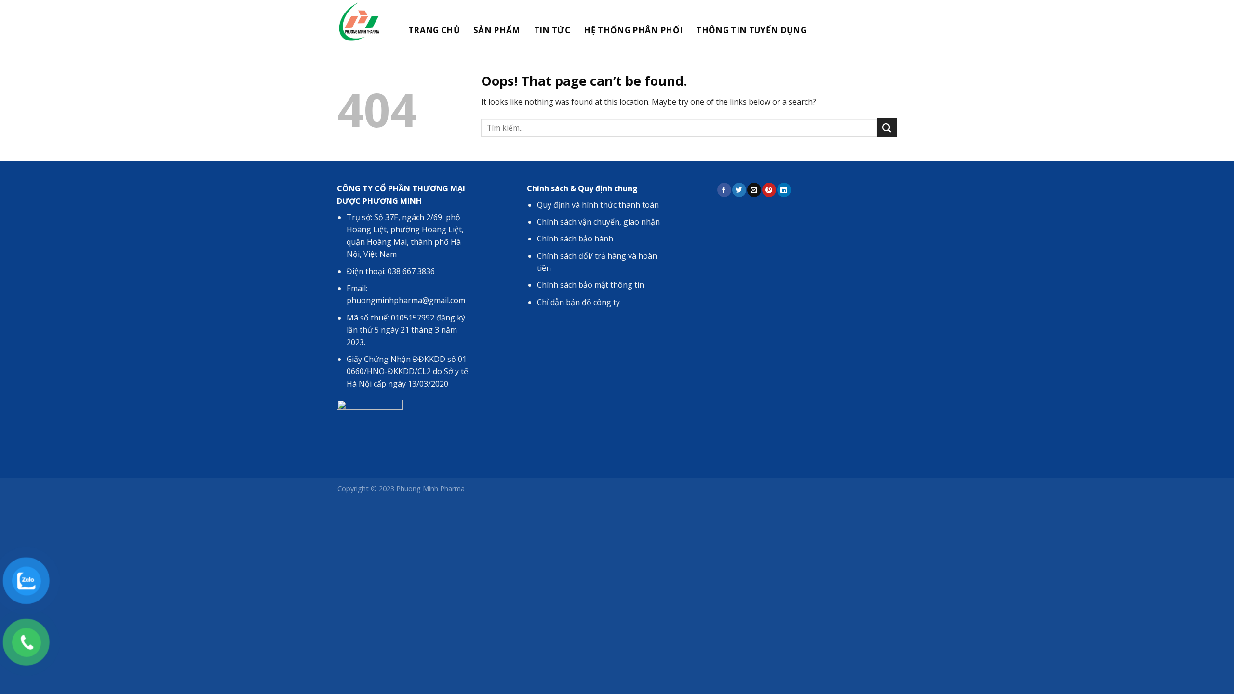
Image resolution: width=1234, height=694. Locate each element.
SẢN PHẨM (497, 30)
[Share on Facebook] (724, 190)
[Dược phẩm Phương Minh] (362, 21)
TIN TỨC (552, 30)
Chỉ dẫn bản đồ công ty (578, 302)
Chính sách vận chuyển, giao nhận (598, 221)
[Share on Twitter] (739, 190)
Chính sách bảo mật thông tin (590, 285)
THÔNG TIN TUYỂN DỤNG (751, 30)
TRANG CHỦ (434, 30)
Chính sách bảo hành (575, 238)
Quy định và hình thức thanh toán (598, 205)
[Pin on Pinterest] (769, 190)
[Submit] (887, 127)
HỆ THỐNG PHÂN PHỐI (633, 30)
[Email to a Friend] (754, 190)
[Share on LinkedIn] (784, 190)
